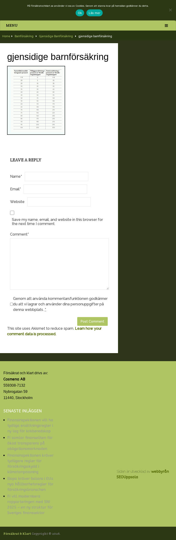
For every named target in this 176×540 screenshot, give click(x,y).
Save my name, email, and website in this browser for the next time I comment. (57, 221)
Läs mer (94, 13)
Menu (12, 25)
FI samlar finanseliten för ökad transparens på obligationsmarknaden (30, 443)
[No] (170, 10)
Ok (80, 13)
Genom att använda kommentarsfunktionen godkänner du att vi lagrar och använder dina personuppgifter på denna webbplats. (60, 304)
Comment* (19, 234)
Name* (16, 176)
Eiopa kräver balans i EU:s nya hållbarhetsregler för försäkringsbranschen (30, 484)
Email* (15, 189)
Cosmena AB (14, 379)
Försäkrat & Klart (17, 534)
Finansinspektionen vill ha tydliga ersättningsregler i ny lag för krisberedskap (30, 425)
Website (17, 202)
